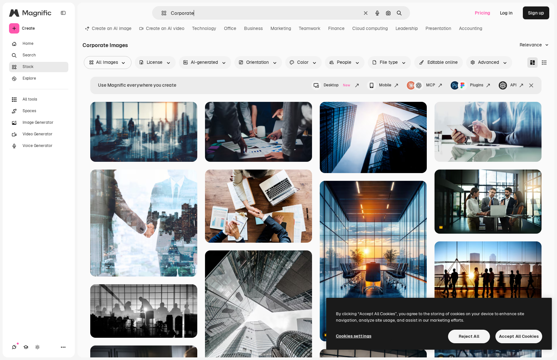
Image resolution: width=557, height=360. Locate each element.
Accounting (470, 28)
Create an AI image (112, 28)
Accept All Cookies (519, 336)
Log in (506, 13)
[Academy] (26, 347)
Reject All (469, 336)
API (513, 85)
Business (253, 28)
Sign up (536, 13)
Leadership (407, 28)
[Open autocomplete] (161, 13)
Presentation (438, 28)
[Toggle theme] (37, 347)
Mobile (385, 85)
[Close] (531, 85)
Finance (336, 28)
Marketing (280, 28)
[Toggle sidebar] (63, 13)
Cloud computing (370, 28)
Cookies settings (353, 336)
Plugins (476, 85)
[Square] (544, 62)
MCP (430, 85)
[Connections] (14, 347)
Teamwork (309, 28)
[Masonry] (532, 62)
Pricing (482, 13)
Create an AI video (165, 28)
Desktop (337, 85)
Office (230, 28)
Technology (204, 28)
